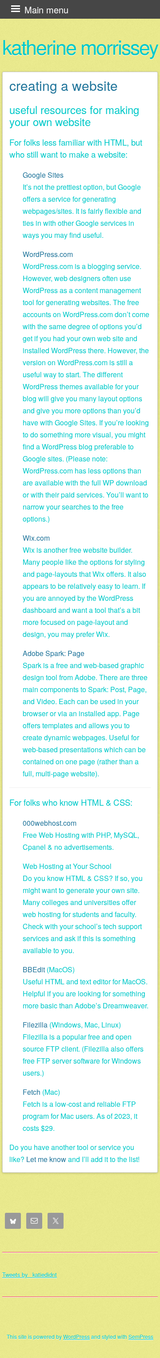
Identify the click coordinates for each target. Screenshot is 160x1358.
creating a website (63, 85)
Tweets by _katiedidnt (29, 1274)
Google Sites (43, 175)
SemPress (140, 1336)
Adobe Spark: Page (53, 653)
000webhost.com (49, 823)
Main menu (46, 9)
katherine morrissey (80, 46)
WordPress (76, 1336)
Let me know (46, 1159)
